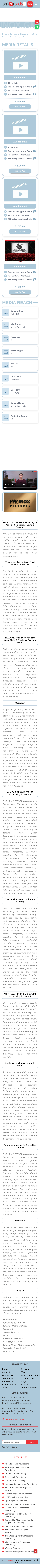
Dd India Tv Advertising (15, 1474)
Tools (4, 1387)
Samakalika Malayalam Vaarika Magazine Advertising (19, 1521)
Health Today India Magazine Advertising (18, 1489)
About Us (6, 1372)
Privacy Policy (27, 1378)
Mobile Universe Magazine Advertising (17, 1509)
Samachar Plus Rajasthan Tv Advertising (18, 1515)
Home (5, 1369)
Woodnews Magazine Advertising (20, 1552)
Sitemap (25, 1369)
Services (25, 1384)
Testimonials (8, 1378)
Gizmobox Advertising (15, 1481)
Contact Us (7, 1381)
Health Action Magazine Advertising (21, 1484)
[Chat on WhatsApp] (37, 27)
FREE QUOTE (30, 4)
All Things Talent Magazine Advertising (17, 1468)
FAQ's (23, 1372)
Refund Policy (9, 1384)
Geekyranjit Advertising (15, 1477)
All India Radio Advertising (17, 1464)
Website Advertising (14, 1548)
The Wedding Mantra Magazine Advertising (19, 1537)
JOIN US (32, 1442)
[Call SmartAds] (37, 22)
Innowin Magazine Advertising (18, 1494)
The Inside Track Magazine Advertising (17, 1531)
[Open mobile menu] (36, 4)
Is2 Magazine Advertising (16, 1497)
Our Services (8, 1375)
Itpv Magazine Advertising (17, 1501)
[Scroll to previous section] (35, 1546)
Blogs (23, 1381)
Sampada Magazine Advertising (19, 1526)
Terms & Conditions (29, 1375)
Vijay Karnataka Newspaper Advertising (17, 1543)
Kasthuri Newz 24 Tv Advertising (20, 1504)
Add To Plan (20, 107)
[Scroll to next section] (35, 1551)
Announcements (29, 1387)
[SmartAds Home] (13, 4)
